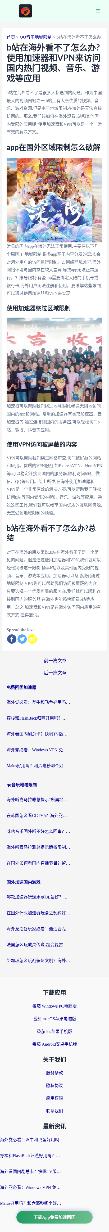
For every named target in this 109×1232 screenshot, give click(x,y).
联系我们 (54, 1111)
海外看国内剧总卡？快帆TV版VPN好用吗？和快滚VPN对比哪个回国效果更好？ (38, 734)
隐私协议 (54, 1085)
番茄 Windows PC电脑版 (54, 1006)
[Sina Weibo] (32, 639)
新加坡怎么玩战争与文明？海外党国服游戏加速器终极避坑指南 (38, 960)
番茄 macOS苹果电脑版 (54, 1019)
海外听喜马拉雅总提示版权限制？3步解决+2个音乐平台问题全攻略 (38, 847)
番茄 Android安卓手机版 (54, 1044)
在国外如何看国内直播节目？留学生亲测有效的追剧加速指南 (38, 863)
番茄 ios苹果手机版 (54, 1031)
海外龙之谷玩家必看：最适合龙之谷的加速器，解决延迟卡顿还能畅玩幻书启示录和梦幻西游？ (38, 929)
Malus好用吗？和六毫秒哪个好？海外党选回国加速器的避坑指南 (38, 766)
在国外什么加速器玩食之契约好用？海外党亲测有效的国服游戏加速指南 (38, 913)
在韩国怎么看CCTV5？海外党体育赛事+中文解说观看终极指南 (38, 815)
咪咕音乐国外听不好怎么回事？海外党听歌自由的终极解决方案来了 (38, 831)
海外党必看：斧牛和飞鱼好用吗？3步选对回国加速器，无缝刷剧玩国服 (38, 702)
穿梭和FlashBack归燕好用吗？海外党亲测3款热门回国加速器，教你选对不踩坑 (38, 718)
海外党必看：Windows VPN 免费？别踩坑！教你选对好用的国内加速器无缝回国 (38, 750)
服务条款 (54, 1073)
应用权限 (54, 1098)
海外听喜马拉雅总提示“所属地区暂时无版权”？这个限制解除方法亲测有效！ (38, 799)
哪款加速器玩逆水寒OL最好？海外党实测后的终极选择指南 (38, 897)
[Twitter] (22, 639)
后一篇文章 (55, 673)
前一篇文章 (55, 660)
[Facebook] (11, 639)
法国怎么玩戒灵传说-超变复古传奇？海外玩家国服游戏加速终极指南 (38, 944)
